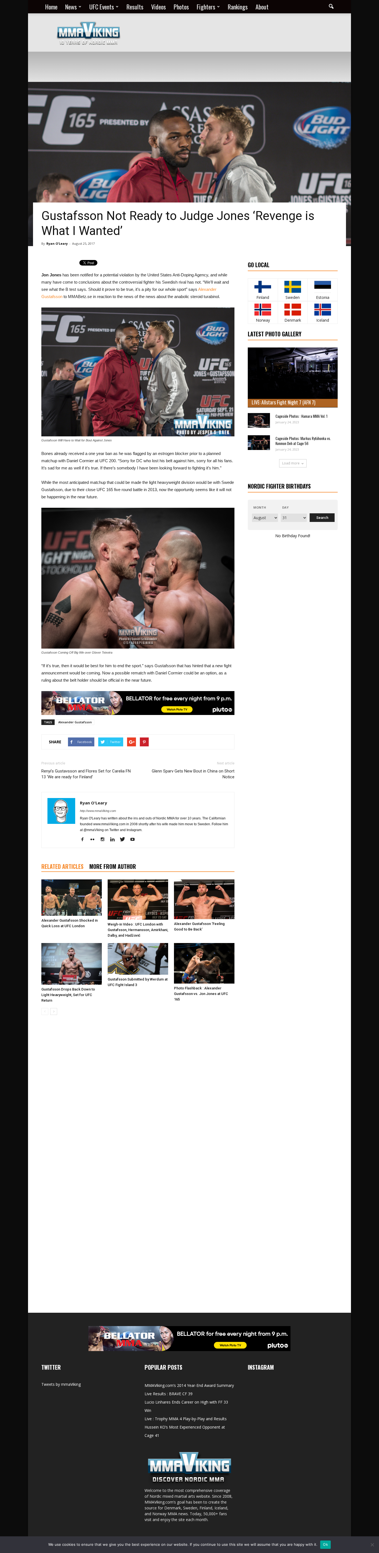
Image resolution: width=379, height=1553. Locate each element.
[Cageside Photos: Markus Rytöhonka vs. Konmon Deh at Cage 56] (259, 442)
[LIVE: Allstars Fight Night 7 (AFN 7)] (293, 377)
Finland (262, 297)
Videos (158, 6)
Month (259, 507)
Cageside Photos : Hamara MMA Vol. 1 (301, 416)
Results (135, 6)
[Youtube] (134, 839)
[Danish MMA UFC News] (292, 310)
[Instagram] (104, 839)
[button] (331, 6)
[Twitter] (124, 839)
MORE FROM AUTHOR (112, 866)
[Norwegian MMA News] (263, 310)
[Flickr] (94, 839)
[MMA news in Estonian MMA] (322, 287)
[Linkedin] (114, 839)
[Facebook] (84, 839)
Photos (181, 6)
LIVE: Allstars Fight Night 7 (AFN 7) (283, 402)
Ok (325, 1544)
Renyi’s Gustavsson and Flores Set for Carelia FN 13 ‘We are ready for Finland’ (86, 774)
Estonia (322, 297)
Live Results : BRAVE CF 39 (169, 1393)
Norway (263, 320)
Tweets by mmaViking (61, 1384)
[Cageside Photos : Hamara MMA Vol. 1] (259, 420)
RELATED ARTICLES (62, 866)
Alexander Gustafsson (75, 722)
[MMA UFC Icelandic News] (322, 310)
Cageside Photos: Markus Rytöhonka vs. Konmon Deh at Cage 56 (303, 441)
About (262, 6)
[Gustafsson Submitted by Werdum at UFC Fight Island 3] (138, 959)
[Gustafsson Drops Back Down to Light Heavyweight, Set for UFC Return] (71, 964)
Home (51, 6)
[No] (372, 1544)
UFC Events (101, 6)
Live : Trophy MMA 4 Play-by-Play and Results (186, 1418)
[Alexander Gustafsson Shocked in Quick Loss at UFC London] (71, 897)
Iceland (322, 320)
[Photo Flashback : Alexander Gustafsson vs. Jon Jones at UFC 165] (204, 963)
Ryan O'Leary (57, 243)
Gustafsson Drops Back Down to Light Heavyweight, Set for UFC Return (68, 994)
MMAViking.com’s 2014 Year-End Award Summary (189, 1385)
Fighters (206, 6)
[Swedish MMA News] (263, 287)
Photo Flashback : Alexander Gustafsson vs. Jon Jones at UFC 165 (201, 993)
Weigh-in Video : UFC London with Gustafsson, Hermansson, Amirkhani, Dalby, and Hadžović (138, 929)
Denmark (292, 320)
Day (285, 507)
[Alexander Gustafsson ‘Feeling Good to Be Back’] (204, 899)
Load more (291, 463)
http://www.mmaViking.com (98, 810)
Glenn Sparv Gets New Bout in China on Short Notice (193, 774)
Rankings (238, 6)
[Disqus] (137, 1097)
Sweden (292, 297)
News (71, 6)
